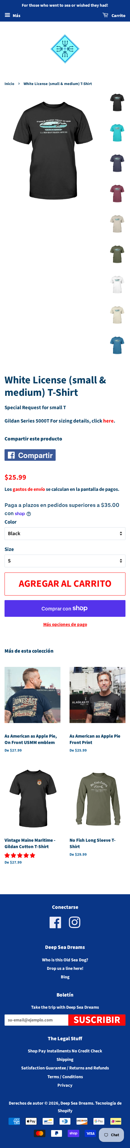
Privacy (65, 1085)
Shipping (65, 1059)
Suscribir (96, 1020)
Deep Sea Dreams (76, 1103)
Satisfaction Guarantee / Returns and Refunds (65, 1068)
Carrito (118, 16)
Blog (65, 977)
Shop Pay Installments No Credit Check (65, 1051)
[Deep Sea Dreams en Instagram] (75, 926)
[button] (20, 855)
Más (16, 16)
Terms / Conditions (65, 1077)
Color (11, 522)
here (108, 421)
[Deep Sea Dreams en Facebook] (55, 926)
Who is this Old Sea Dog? (65, 960)
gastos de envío (29, 489)
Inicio (9, 84)
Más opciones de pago (65, 624)
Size (9, 549)
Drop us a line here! (65, 968)
